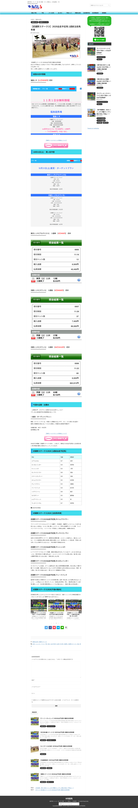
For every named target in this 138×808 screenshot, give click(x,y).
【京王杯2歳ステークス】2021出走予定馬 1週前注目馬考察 (57, 732)
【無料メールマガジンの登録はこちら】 (56, 140)
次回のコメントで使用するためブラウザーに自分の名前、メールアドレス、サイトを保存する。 (55, 701)
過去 (78, 644)
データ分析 (51, 12)
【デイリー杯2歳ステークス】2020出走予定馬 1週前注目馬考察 (52, 790)
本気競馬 (69, 799)
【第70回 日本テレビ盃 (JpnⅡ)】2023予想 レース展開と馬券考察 (104, 67)
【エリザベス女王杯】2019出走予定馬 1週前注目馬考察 (56, 746)
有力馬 (61, 644)
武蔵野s (66, 644)
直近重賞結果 (95, 12)
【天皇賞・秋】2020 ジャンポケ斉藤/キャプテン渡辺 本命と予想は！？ (54, 788)
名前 (33, 680)
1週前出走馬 (78, 12)
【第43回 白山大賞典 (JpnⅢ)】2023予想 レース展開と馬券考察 (104, 81)
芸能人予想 (33, 12)
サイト (33, 693)
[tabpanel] (39, 610)
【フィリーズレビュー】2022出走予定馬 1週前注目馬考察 (57, 718)
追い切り (60, 12)
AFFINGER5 (82, 805)
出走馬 (57, 644)
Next (80, 611)
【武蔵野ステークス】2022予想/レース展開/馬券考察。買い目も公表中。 (73, 614)
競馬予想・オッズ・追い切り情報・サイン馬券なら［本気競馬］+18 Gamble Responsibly (69, 801)
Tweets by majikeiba (93, 128)
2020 (33, 644)
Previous (32, 611)
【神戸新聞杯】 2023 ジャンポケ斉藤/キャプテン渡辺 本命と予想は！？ (104, 112)
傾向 (49, 644)
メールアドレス (36, 686)
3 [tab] (56, 623)
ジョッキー (38, 644)
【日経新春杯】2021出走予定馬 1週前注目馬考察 (54, 760)
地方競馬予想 (86, 12)
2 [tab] (54, 623)
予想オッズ (69, 12)
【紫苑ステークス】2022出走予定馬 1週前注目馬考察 (55, 774)
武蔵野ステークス (43, 641)
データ (42, 644)
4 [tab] (58, 623)
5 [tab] (61, 623)
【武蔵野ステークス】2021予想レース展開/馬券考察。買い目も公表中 (56, 614)
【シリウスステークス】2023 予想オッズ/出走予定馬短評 (104, 50)
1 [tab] (51, 623)
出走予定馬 (53, 644)
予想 (43, 12)
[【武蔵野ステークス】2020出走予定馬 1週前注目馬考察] (58, 627)
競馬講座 (104, 12)
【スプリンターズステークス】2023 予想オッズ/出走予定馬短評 (104, 95)
